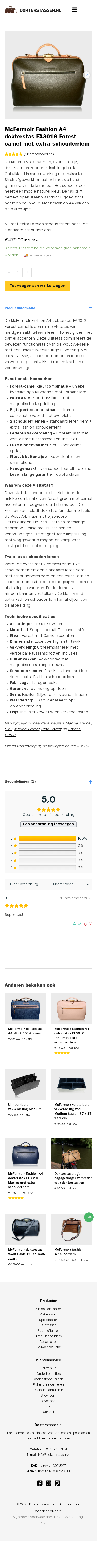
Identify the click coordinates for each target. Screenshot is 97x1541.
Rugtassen (48, 1325)
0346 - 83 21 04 (56, 1449)
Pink (8, 729)
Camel (85, 723)
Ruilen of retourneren (48, 1384)
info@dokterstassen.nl (54, 1455)
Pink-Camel (51, 729)
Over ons (48, 1401)
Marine (71, 723)
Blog (48, 1406)
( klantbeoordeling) (39, 154)
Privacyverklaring (68, 1517)
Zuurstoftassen (48, 1331)
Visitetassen (48, 1314)
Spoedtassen (48, 1320)
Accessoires (48, 1341)
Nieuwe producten (48, 1347)
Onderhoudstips (48, 1373)
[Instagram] (49, 1483)
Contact (48, 1412)
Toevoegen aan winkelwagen (37, 286)
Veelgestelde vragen (48, 1379)
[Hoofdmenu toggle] (74, 9)
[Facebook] (40, 1483)
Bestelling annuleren (48, 1390)
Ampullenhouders (48, 1336)
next (86, 74)
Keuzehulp (48, 1368)
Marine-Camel (26, 729)
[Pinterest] (57, 1483)
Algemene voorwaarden (32, 1517)
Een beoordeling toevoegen (48, 824)
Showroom (49, 1395)
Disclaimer (48, 1523)
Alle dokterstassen (48, 1309)
